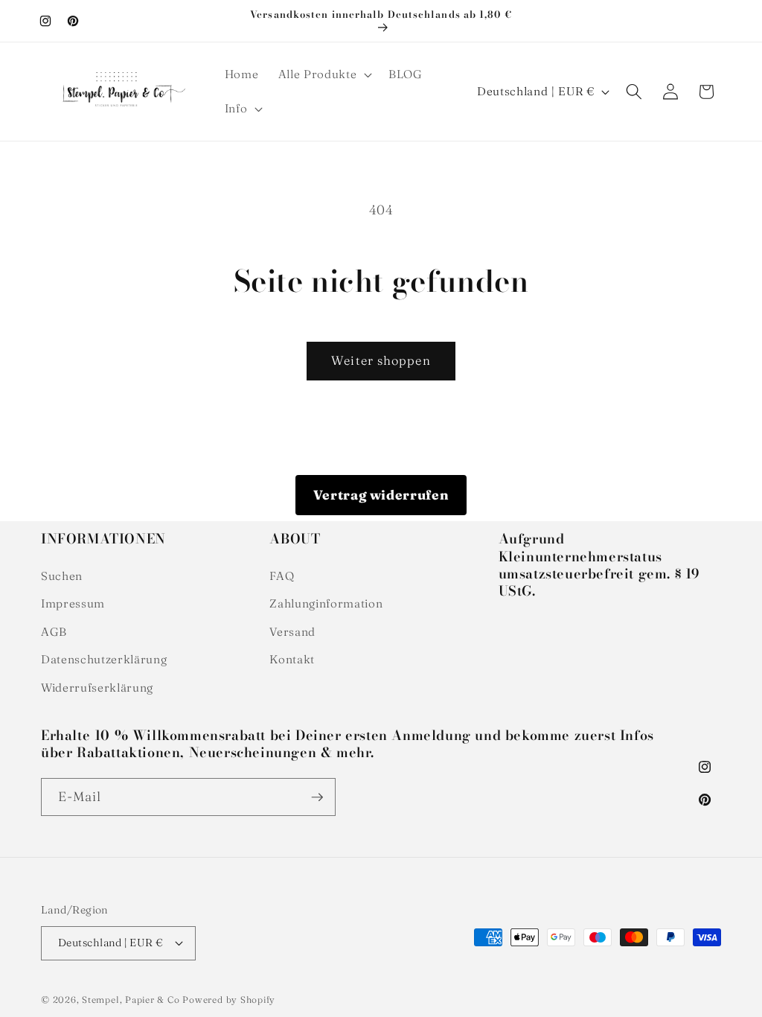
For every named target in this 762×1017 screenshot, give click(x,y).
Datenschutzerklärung (104, 659)
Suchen (62, 576)
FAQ (281, 576)
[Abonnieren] (317, 797)
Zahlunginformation (325, 603)
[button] (323, 74)
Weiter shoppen (380, 360)
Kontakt (292, 659)
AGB (54, 632)
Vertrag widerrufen (381, 495)
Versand (292, 632)
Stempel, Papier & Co (130, 999)
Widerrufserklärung (97, 687)
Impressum (73, 603)
